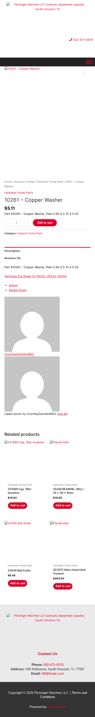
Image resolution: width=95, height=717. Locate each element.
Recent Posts (18, 290)
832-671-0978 (53, 664)
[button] (84, 73)
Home (8, 181)
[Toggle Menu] (89, 62)
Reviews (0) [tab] (12, 258)
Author (13, 285)
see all (62, 414)
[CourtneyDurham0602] (32, 324)
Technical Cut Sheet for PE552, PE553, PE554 (35, 276)
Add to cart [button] (17, 505)
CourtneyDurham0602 (19, 354)
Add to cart (44, 222)
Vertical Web (57, 707)
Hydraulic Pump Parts (50, 181)
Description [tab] (12, 251)
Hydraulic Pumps (24, 181)
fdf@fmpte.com (53, 673)
